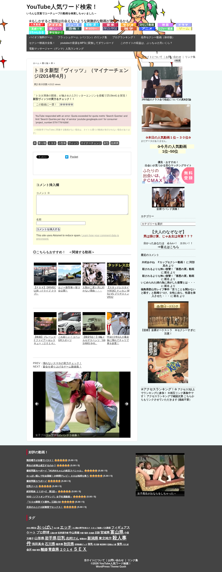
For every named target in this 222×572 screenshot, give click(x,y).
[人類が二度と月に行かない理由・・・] (94, 264)
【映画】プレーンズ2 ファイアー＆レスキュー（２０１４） (45, 340)
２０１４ (66, 549)
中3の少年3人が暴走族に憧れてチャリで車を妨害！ (118, 340)
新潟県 (92, 538)
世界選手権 (63, 533)
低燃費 (115, 143)
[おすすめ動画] (37, 24)
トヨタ (52, 143)
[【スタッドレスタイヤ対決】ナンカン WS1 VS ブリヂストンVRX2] (118, 264)
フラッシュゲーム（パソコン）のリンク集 (82, 37)
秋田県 (69, 544)
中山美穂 (74, 532)
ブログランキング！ (124, 37)
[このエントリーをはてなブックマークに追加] (66, 156)
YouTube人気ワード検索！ (62, 6)
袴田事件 (103, 544)
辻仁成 (126, 544)
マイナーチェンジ (91, 143)
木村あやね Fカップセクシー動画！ (164, 262)
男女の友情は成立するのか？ (41, 465)
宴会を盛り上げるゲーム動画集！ (62, 366)
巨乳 (61, 538)
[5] (72, 104)
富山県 (117, 531)
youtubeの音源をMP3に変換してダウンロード (87, 43)
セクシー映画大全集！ (42, 43)
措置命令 (83, 539)
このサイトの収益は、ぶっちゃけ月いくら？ (147, 43)
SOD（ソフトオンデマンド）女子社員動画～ (49, 496)
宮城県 (105, 532)
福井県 (59, 544)
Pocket (74, 156)
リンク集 (190, 57)
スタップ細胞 (96, 528)
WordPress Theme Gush (111, 566)
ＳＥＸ (80, 549)
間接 (34, 550)
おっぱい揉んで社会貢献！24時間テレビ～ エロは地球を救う (57, 476)
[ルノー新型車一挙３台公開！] (69, 264)
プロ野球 (42, 532)
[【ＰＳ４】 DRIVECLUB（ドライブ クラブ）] (45, 264)
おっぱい (45, 527)
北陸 (97, 532)
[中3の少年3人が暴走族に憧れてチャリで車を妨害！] (118, 313)
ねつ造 (56, 528)
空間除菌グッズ (81, 544)
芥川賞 (96, 544)
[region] (82, 405)
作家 (82, 533)
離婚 (44, 549)
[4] (69, 104)
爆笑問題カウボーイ (36, 481)
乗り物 (42, 143)
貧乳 (120, 544)
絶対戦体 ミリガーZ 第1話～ (41, 491)
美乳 (90, 544)
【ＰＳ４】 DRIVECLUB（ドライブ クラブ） (45, 290)
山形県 (39, 538)
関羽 (38, 550)
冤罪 (86, 533)
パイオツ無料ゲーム (40, 37)
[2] (64, 104)
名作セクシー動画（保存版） (158, 37)
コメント (43, 193)
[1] (61, 104)
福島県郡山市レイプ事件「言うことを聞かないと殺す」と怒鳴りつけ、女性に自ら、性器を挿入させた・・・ (168, 293)
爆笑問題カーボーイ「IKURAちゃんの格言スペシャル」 (55, 470)
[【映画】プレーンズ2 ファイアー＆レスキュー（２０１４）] (45, 313)
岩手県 (51, 538)
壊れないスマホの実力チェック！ (62, 363)
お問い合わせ (173, 57)
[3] (66, 104)
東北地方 (105, 538)
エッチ (66, 527)
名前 (38, 219)
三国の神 (53, 533)
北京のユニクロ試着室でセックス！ (44, 507)
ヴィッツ (73, 143)
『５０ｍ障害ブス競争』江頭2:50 (43, 502)
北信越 (91, 533)
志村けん (72, 538)
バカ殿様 (106, 528)
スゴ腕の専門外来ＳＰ (81, 528)
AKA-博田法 (31, 528)
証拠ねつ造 (111, 544)
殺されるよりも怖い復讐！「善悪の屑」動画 (168, 269)
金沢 (29, 549)
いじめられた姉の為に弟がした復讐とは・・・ (168, 282)
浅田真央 (38, 544)
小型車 (62, 143)
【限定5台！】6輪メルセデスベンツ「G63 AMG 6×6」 (94, 340)
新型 (106, 143)
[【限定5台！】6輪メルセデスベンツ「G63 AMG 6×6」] (94, 313)
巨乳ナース (32, 486)
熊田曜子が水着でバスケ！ (40, 460)
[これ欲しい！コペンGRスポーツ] (69, 313)
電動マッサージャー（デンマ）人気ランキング (56, 48)
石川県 (50, 544)
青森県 (53, 549)
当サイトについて (152, 57)
